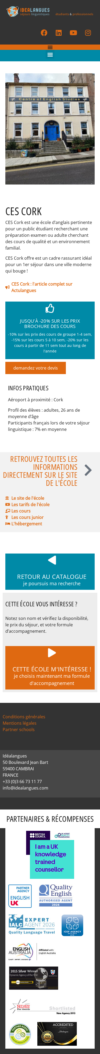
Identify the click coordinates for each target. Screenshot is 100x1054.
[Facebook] (44, 32)
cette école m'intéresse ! (52, 669)
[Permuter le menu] (50, 47)
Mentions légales (20, 723)
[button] (50, 54)
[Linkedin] (58, 32)
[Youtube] (73, 32)
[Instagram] (88, 32)
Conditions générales (24, 717)
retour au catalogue (52, 576)
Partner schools (19, 729)
